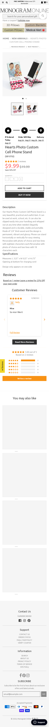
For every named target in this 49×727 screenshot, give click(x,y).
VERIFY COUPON (24, 643)
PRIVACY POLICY (24, 661)
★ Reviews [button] (2, 366)
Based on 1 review (11, 280)
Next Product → (34, 47)
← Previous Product (17, 47)
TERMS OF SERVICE (24, 664)
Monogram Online (24, 719)
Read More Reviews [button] (24, 342)
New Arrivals (20, 38)
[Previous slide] (5, 319)
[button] (11, 161)
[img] (16, 298)
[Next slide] (44, 319)
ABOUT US (24, 658)
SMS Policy (24, 667)
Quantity (8, 176)
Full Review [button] (15, 332)
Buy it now (24, 195)
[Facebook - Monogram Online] (19, 620)
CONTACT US (24, 634)
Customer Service (24, 616)
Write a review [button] (24, 378)
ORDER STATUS (24, 637)
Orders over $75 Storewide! (24, 2)
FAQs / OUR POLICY (24, 640)
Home (6, 38)
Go (43, 694)
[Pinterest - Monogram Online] (29, 620)
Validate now (24, 20)
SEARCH (24, 656)
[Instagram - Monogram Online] (24, 620)
